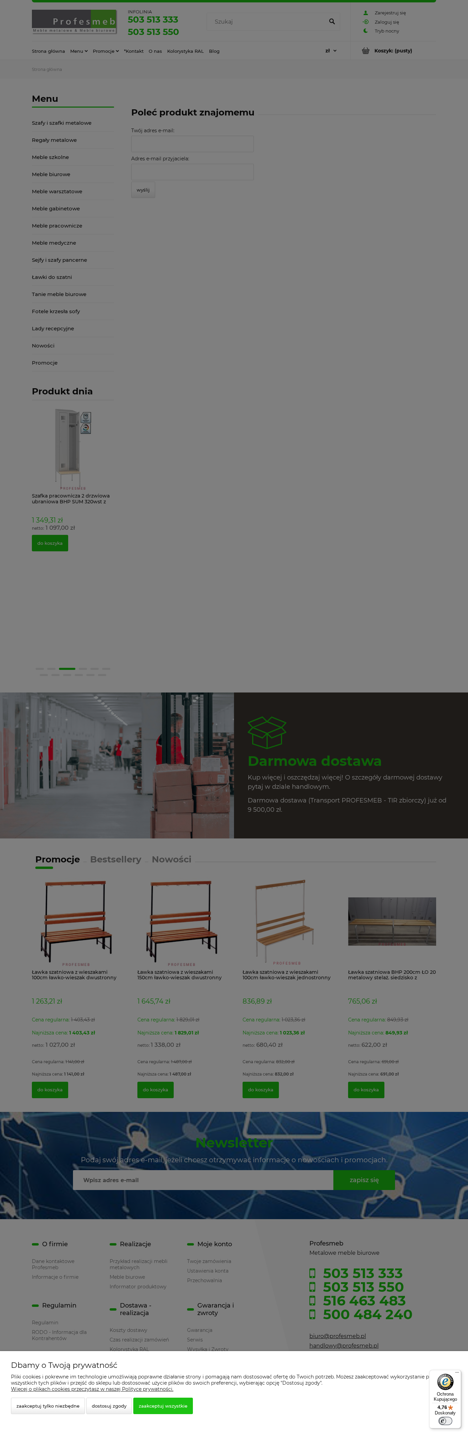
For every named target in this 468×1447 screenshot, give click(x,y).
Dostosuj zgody (109, 1406)
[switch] (445, 1421)
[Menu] (457, 1374)
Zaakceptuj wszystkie (163, 1406)
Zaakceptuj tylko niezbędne (47, 1406)
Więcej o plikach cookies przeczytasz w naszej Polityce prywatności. (92, 1389)
